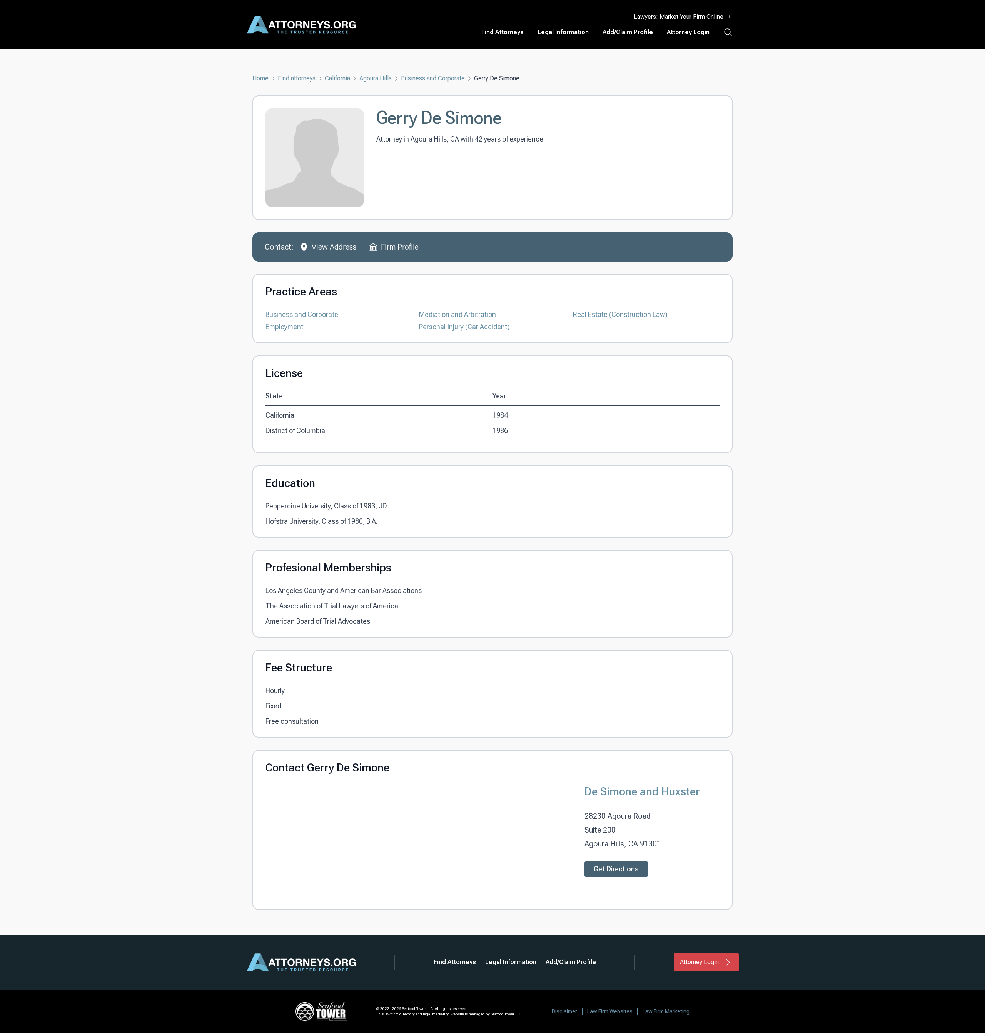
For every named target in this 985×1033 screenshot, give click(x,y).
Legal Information (563, 32)
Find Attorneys (502, 32)
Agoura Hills (375, 78)
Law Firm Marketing (666, 1011)
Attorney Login (688, 32)
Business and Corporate (433, 78)
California (337, 78)
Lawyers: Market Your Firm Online (678, 16)
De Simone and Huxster (642, 791)
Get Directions (616, 869)
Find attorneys (297, 78)
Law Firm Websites (610, 1011)
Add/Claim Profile (628, 32)
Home (260, 78)
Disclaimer (564, 1011)
